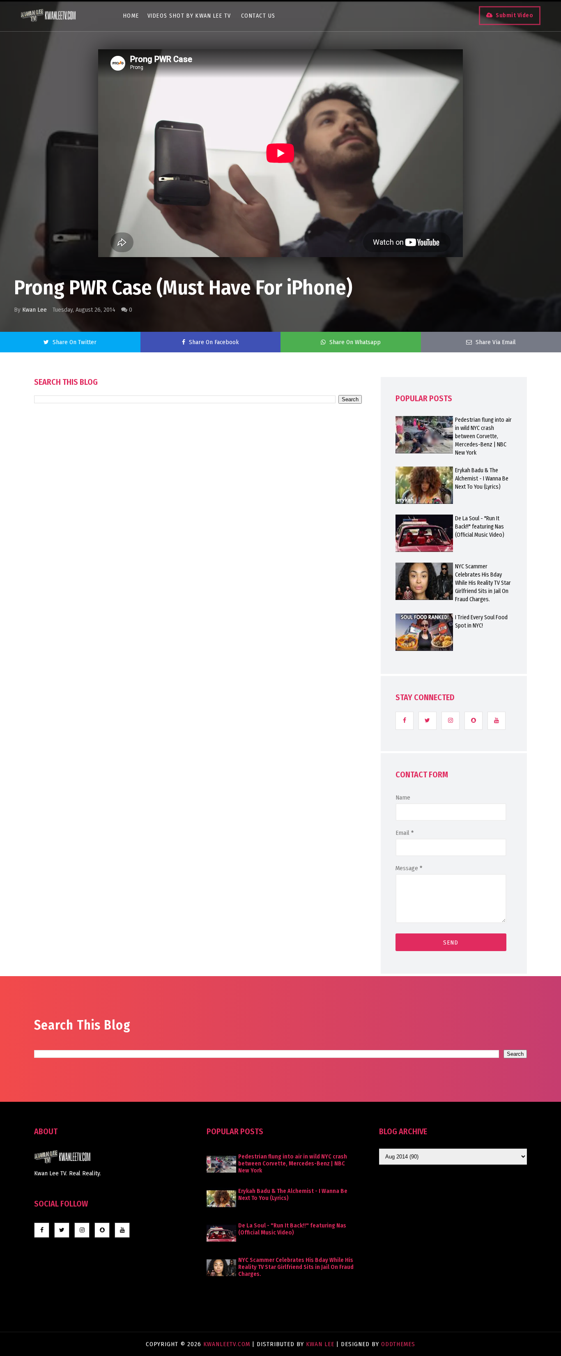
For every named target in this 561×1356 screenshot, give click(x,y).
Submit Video (514, 15)
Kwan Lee (34, 309)
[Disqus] (198, 637)
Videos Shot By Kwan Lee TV (189, 15)
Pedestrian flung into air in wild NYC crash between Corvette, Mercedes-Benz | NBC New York (483, 436)
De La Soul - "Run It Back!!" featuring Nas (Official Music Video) (479, 526)
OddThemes (398, 1344)
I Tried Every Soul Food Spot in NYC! (481, 621)
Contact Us (258, 15)
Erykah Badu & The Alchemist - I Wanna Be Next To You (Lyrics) (481, 478)
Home (131, 15)
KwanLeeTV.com (227, 1344)
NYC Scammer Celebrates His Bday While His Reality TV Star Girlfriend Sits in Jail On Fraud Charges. (483, 583)
